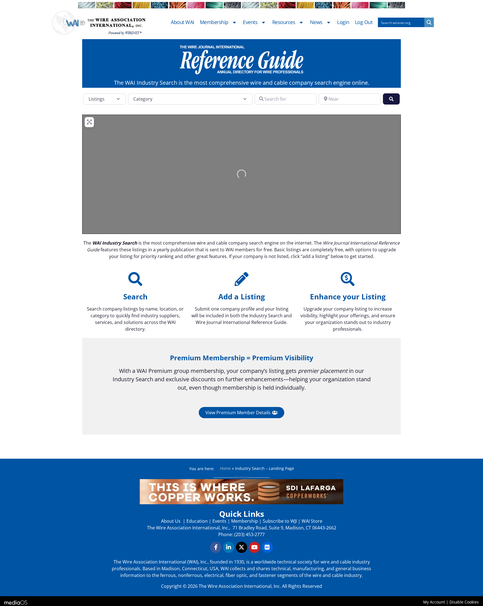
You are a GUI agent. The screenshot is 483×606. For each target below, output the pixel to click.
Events (250, 22)
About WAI (182, 22)
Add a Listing (241, 297)
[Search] (135, 279)
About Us (171, 521)
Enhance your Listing (348, 297)
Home (225, 468)
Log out (364, 22)
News (316, 22)
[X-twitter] (241, 547)
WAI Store (311, 521)
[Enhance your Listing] (348, 279)
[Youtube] (254, 547)
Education (197, 521)
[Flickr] (267, 547)
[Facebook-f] (215, 547)
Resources (283, 22)
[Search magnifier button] (429, 22)
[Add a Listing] (241, 279)
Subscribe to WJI (279, 521)
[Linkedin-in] (228, 547)
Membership (214, 22)
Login (343, 22)
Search (135, 297)
